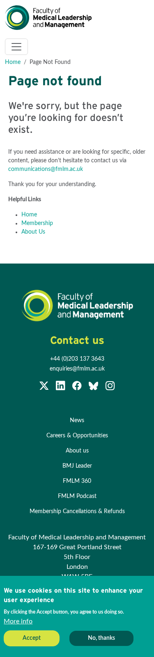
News (77, 420)
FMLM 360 (77, 481)
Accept (32, 638)
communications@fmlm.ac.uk (45, 169)
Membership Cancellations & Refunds (77, 511)
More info (18, 621)
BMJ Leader (77, 466)
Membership (37, 223)
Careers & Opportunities (77, 436)
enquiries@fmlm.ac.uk (77, 369)
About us (77, 451)
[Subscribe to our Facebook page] (77, 388)
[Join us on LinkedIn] (61, 388)
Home (13, 62)
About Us (33, 232)
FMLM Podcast (77, 496)
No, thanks (101, 638)
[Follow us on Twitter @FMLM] (44, 388)
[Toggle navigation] (16, 47)
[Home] (51, 17)
